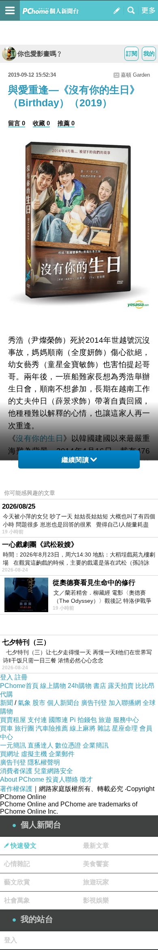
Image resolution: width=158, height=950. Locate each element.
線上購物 (53, 685)
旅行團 (24, 728)
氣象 (24, 702)
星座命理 (125, 728)
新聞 (6, 702)
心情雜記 (17, 863)
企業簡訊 (96, 745)
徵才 (86, 779)
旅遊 (104, 719)
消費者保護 (16, 770)
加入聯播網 (125, 702)
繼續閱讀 (75, 459)
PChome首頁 (19, 685)
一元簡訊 (13, 745)
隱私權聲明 (44, 762)
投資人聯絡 (62, 779)
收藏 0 (41, 123)
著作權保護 (16, 788)
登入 (6, 677)
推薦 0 (66, 123)
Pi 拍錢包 (83, 719)
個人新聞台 (63, 702)
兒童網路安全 (53, 770)
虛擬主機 (34, 753)
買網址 (9, 753)
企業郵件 (62, 753)
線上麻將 (83, 728)
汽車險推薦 (52, 728)
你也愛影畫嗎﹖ (40, 53)
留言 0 (16, 123)
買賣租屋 (13, 719)
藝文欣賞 (17, 882)
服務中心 (126, 719)
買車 (6, 728)
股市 (38, 702)
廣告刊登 (94, 702)
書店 (99, 685)
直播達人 (40, 745)
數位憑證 (68, 745)
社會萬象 (17, 900)
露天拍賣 (121, 685)
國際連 (58, 719)
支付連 (37, 719)
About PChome (22, 779)
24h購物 (80, 685)
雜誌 (103, 728)
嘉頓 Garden (135, 75)
